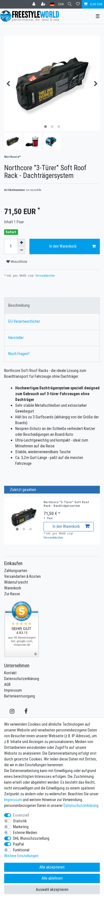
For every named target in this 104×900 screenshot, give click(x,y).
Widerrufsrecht (16, 582)
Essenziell (21, 815)
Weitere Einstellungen (21, 855)
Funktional (21, 849)
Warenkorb (12, 588)
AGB (7, 684)
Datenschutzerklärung (21, 678)
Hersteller (16, 337)
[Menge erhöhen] (21, 242)
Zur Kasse (12, 593)
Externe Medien (25, 832)
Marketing (21, 826)
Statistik (20, 820)
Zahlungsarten (15, 570)
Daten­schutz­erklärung (81, 805)
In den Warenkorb (63, 246)
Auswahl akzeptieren (52, 889)
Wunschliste (18, 261)
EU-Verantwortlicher (24, 321)
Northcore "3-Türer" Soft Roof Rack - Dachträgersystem (66, 503)
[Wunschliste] (78, 4)
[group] (23, 517)
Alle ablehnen (52, 878)
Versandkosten (44, 275)
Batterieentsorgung (19, 696)
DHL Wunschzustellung (31, 838)
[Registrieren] (44, 4)
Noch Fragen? (19, 353)
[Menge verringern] (21, 250)
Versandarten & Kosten (22, 576)
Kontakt (10, 672)
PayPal (18, 844)
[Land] (52, 4)
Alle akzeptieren (52, 867)
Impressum (13, 690)
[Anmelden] (34, 4)
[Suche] (69, 4)
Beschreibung (19, 305)
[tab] (52, 305)
